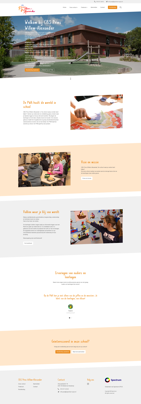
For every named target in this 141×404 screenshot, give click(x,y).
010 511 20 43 (100, 1)
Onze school (21, 384)
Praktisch (21, 386)
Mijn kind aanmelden (78, 352)
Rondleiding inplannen (32, 70)
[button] (69, 317)
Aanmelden (36, 384)
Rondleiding (21, 389)
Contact (35, 386)
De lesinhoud (28, 243)
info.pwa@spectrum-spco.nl (115, 1)
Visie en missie (86, 178)
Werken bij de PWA (47, 70)
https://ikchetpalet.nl (45, 65)
